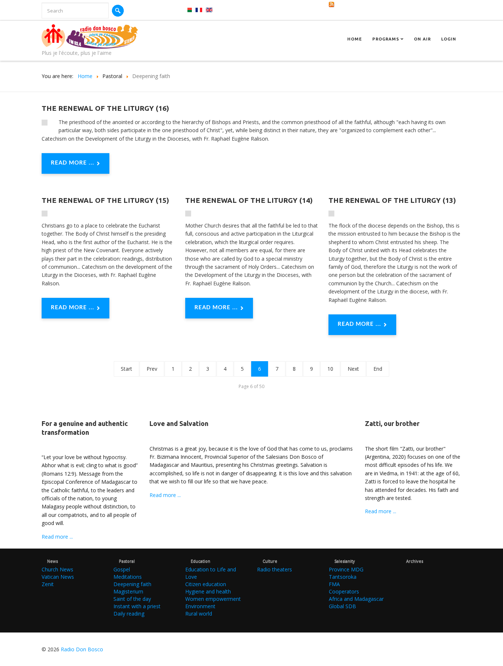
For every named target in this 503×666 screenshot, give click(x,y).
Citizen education (205, 584)
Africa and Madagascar (356, 598)
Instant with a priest (137, 606)
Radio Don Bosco (82, 649)
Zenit (48, 584)
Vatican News (58, 576)
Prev (152, 368)
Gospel (121, 569)
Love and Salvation (179, 423)
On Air (422, 39)
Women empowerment (213, 598)
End (377, 368)
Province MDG (346, 569)
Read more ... (72, 163)
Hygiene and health (208, 591)
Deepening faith (132, 584)
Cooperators (344, 591)
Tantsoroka (342, 576)
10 (330, 368)
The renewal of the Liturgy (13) (392, 200)
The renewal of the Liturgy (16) (105, 108)
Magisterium (128, 591)
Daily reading (128, 613)
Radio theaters (274, 569)
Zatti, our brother (392, 423)
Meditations (127, 576)
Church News (57, 569)
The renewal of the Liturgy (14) (249, 200)
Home (354, 39)
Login (448, 39)
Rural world (198, 613)
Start (126, 368)
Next (353, 368)
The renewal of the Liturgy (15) (105, 200)
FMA (334, 584)
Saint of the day (132, 598)
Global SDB (342, 606)
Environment (200, 606)
